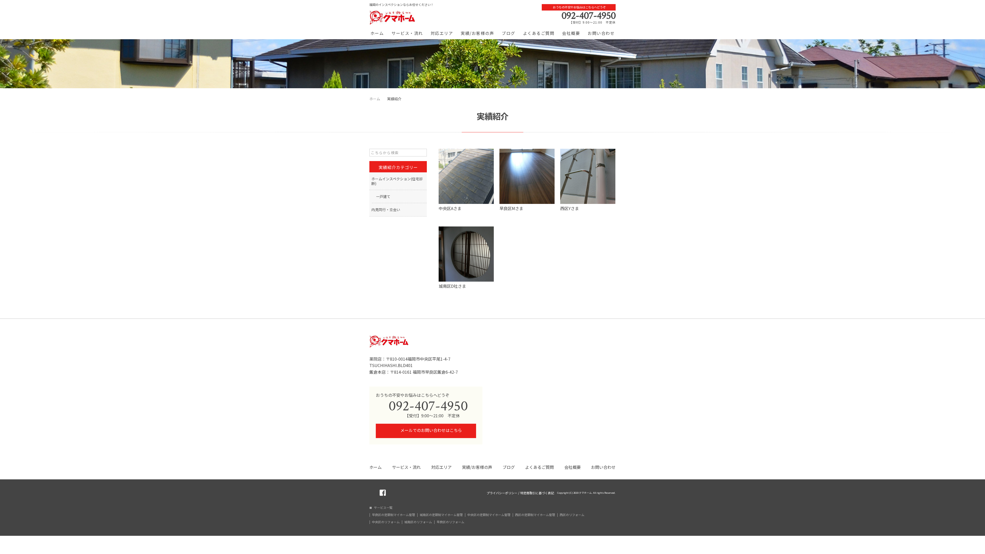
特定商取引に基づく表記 (537, 492)
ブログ (508, 33)
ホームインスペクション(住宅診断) (397, 181)
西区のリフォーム (572, 514)
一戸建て (383, 196)
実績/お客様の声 (477, 33)
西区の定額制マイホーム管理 (535, 514)
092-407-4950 (589, 16)
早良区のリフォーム (450, 521)
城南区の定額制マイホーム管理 (441, 514)
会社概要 (571, 33)
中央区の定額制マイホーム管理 (488, 514)
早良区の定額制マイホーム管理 (393, 514)
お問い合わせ (601, 33)
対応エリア (442, 33)
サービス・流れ (407, 33)
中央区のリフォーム (386, 521)
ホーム (377, 33)
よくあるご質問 (539, 33)
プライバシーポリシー (502, 492)
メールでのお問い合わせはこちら (430, 430)
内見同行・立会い (385, 209)
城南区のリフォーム (418, 521)
